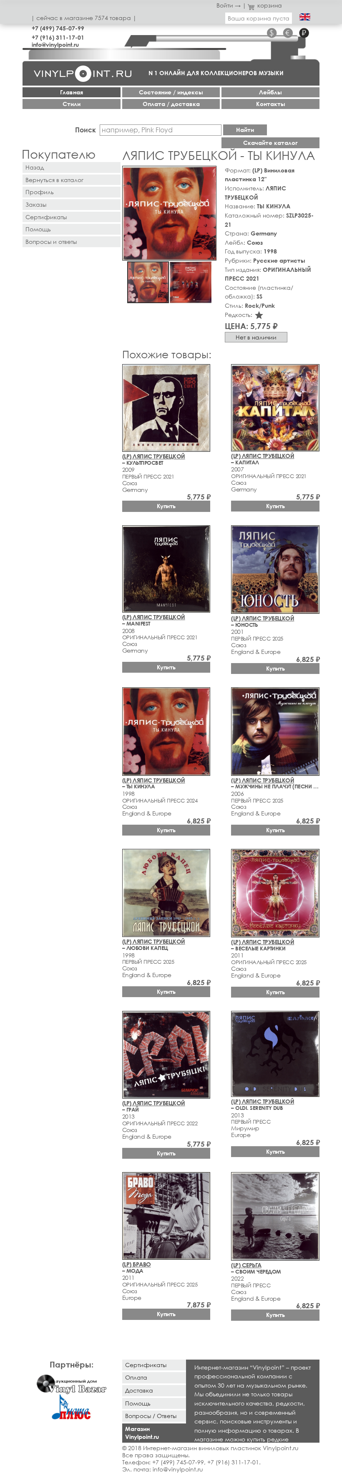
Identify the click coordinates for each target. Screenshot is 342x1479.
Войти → (228, 5)
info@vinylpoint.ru (55, 44)
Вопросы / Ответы (150, 1415)
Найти (245, 129)
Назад (34, 167)
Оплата (136, 1377)
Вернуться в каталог (54, 179)
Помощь (38, 229)
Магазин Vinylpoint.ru (142, 1432)
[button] (208, 173)
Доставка (139, 1390)
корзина (269, 5)
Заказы (35, 204)
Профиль (39, 191)
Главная (71, 92)
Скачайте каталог (270, 142)
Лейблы (270, 92)
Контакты (270, 103)
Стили (71, 103)
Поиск (85, 130)
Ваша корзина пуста (258, 18)
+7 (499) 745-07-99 (58, 28)
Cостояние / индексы (171, 92)
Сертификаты (46, 216)
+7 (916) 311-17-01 (58, 37)
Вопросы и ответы (51, 241)
